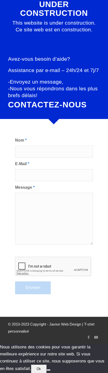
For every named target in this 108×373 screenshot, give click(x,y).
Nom (21, 140)
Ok (39, 369)
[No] (48, 370)
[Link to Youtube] (96, 337)
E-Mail (22, 164)
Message (25, 187)
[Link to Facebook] (88, 337)
